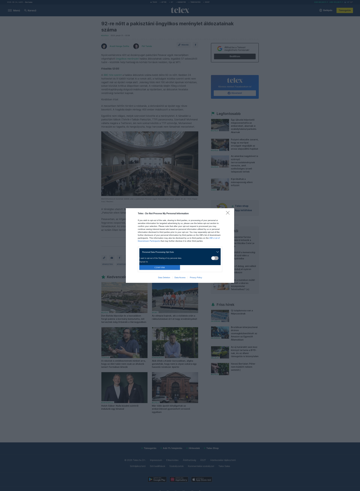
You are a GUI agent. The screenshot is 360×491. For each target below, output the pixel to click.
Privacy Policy (196, 277)
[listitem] (179, 251)
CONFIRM (160, 268)
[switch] (215, 258)
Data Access (180, 277)
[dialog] (180, 245)
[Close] (228, 213)
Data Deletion (164, 277)
